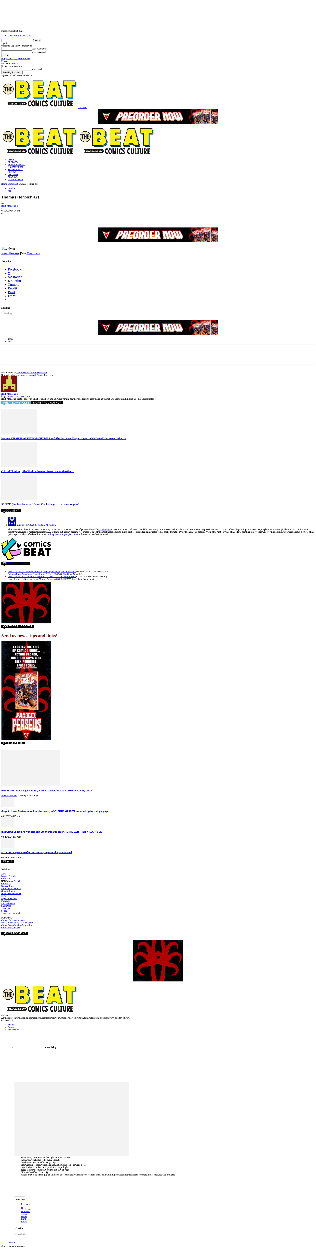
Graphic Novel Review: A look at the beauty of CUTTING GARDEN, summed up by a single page (54, 811)
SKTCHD (5, 908)
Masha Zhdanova (9, 795)
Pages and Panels (9, 898)
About (11, 1024)
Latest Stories (20, 563)
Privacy (4, 61)
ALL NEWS (13, 177)
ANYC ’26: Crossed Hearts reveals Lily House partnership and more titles (42, 571)
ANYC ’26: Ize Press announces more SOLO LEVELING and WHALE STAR (42, 576)
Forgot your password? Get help (16, 58)
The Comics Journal (10, 913)
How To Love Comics (11, 893)
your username (39, 48)
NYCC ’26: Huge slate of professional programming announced (36, 852)
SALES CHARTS (15, 169)
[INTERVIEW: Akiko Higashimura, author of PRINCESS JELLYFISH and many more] (30, 785)
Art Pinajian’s (104, 529)
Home (4, 184)
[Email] (65, 218)
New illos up (10, 253)
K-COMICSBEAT (15, 167)
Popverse (5, 901)
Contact (11, 1027)
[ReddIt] (54, 218)
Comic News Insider (10, 927)
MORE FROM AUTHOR (47, 402)
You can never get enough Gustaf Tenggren (32, 375)
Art (16, 184)
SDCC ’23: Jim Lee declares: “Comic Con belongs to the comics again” (40, 504)
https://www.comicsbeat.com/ (15, 396)
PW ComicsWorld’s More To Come (17, 922)
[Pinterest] (30, 218)
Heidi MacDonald (9, 206)
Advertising (13, 1029)
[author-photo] (9, 391)
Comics (11, 184)
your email (37, 69)
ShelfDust (6, 906)
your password (39, 52)
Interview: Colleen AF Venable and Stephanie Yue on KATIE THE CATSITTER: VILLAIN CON (51, 831)
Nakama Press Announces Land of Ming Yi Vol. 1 (30, 574)
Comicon (5, 878)
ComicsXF (6, 883)
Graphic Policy (8, 891)
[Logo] (39, 155)
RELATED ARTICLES (16, 402)
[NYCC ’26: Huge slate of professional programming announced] (7, 847)
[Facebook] (6, 218)
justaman (21, 525)
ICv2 (3, 896)
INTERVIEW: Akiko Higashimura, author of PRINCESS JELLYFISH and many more (46, 790)
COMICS (12, 159)
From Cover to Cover (11, 888)
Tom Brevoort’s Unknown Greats (31, 372)
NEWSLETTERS (15, 179)
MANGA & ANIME (16, 164)
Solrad (4, 911)
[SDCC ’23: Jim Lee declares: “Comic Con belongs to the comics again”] (19, 499)
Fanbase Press (7, 886)
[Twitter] (18, 218)
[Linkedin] (42, 218)
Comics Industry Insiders (13, 920)
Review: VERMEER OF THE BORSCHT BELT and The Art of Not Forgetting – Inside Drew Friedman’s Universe (63, 438)
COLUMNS (13, 174)
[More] (89, 217)
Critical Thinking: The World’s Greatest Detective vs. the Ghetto (37, 471)
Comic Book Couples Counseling (16, 925)
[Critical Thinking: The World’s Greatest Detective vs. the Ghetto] (19, 466)
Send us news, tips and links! (29, 635)
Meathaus (33, 253)
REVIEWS (12, 172)
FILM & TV (13, 162)
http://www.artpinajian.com (63, 534)
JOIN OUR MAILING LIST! (19, 35)
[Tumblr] (77, 218)
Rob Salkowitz (8, 903)
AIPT (3, 874)
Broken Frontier (8, 876)
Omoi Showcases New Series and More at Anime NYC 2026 (35, 579)
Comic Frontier (14, 881)
